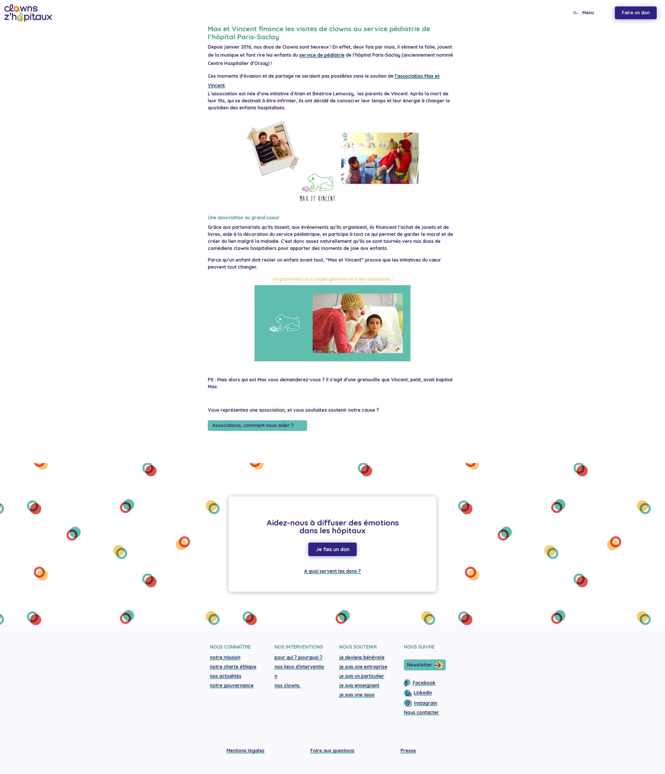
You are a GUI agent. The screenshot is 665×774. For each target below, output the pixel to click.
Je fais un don (332, 549)
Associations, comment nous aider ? (253, 425)
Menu (588, 13)
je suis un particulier (361, 676)
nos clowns (288, 685)
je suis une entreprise (363, 667)
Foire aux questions (332, 750)
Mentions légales (245, 750)
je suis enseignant (359, 685)
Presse (408, 750)
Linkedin (423, 693)
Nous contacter (421, 712)
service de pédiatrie (321, 55)
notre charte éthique (233, 667)
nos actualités (225, 676)
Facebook (424, 683)
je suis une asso (357, 695)
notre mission (225, 657)
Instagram (425, 703)
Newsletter (419, 665)
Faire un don (636, 13)
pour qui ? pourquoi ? (298, 657)
